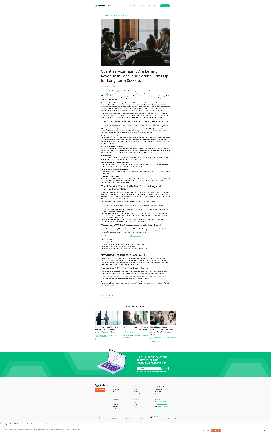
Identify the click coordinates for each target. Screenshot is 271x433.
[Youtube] (175, 418)
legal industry (109, 94)
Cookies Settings (205, 430)
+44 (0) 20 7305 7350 (162, 404)
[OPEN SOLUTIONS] (121, 6)
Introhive (106, 108)
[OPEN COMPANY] (139, 6)
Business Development (111, 15)
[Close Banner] (264, 430)
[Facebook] (168, 418)
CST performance (135, 236)
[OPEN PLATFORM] (113, 6)
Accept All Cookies (216, 430)
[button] (106, 295)
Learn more (42, 424)
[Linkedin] (171, 418)
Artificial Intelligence (129, 335)
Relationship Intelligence (123, 15)
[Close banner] (47, 424)
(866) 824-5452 (165, 401)
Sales (153, 339)
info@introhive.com (163, 406)
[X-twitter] (164, 418)
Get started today (109, 285)
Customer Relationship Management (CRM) (106, 335)
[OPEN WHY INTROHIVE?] (131, 6)
